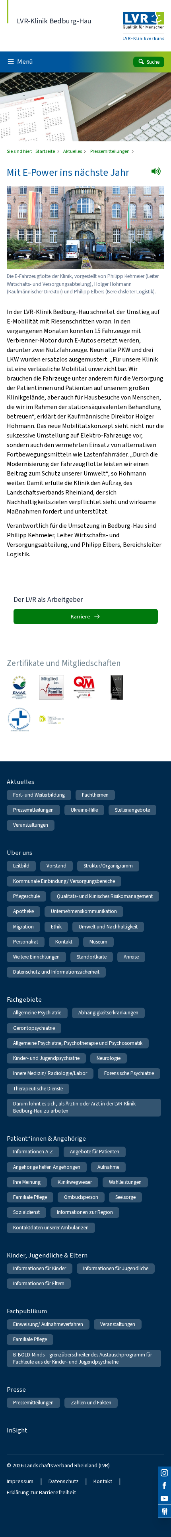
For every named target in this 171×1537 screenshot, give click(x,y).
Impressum (20, 1481)
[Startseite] (143, 21)
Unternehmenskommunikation (84, 911)
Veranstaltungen (30, 825)
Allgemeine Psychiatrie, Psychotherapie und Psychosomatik (77, 1043)
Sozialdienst (26, 1212)
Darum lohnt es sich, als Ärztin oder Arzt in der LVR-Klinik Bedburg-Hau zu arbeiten (74, 1107)
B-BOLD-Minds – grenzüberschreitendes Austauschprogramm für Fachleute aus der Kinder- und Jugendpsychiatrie (82, 1358)
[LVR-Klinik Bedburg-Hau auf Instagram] (164, 1473)
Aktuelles (73, 151)
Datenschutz (64, 1481)
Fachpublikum (27, 1311)
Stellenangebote (132, 810)
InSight (17, 1430)
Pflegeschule (26, 896)
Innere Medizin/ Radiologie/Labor (50, 1073)
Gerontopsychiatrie (34, 1028)
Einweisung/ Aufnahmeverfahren (48, 1324)
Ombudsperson (81, 1197)
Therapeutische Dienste (38, 1088)
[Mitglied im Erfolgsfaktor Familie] (51, 687)
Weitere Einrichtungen (36, 956)
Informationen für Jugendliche (115, 1268)
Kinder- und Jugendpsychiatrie (46, 1058)
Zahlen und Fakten (91, 1402)
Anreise (131, 956)
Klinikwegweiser (75, 1182)
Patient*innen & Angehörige (46, 1138)
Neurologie (108, 1058)
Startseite (45, 151)
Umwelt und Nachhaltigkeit (108, 926)
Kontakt (63, 941)
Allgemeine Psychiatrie (37, 1012)
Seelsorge (125, 1197)
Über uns (19, 852)
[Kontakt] (164, 1511)
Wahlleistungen (125, 1182)
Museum (98, 941)
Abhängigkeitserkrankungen (108, 1012)
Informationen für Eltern (38, 1283)
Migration (23, 926)
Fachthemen (95, 794)
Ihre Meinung (27, 1182)
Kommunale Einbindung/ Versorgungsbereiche (64, 881)
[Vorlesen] (158, 173)
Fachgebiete (24, 999)
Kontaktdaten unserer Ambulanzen (51, 1227)
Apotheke (23, 911)
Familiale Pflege (30, 1197)
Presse (16, 1389)
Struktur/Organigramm (108, 865)
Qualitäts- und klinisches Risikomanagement (105, 896)
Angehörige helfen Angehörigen (46, 1167)
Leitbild (21, 865)
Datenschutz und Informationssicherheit (56, 971)
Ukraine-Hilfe (84, 810)
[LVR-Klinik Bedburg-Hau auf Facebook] (164, 1485)
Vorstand (56, 865)
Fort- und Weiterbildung (39, 794)
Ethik (56, 926)
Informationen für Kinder (39, 1268)
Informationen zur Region (85, 1212)
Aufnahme (108, 1167)
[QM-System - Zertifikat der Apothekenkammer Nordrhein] (84, 687)
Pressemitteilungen (110, 151)
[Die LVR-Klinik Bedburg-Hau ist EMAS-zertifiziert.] (19, 687)
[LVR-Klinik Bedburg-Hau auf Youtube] (164, 1498)
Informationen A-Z (33, 1151)
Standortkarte (92, 956)
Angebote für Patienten (94, 1151)
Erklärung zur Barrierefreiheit (41, 1492)
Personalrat (25, 941)
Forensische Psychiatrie (129, 1073)
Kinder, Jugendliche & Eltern (47, 1255)
